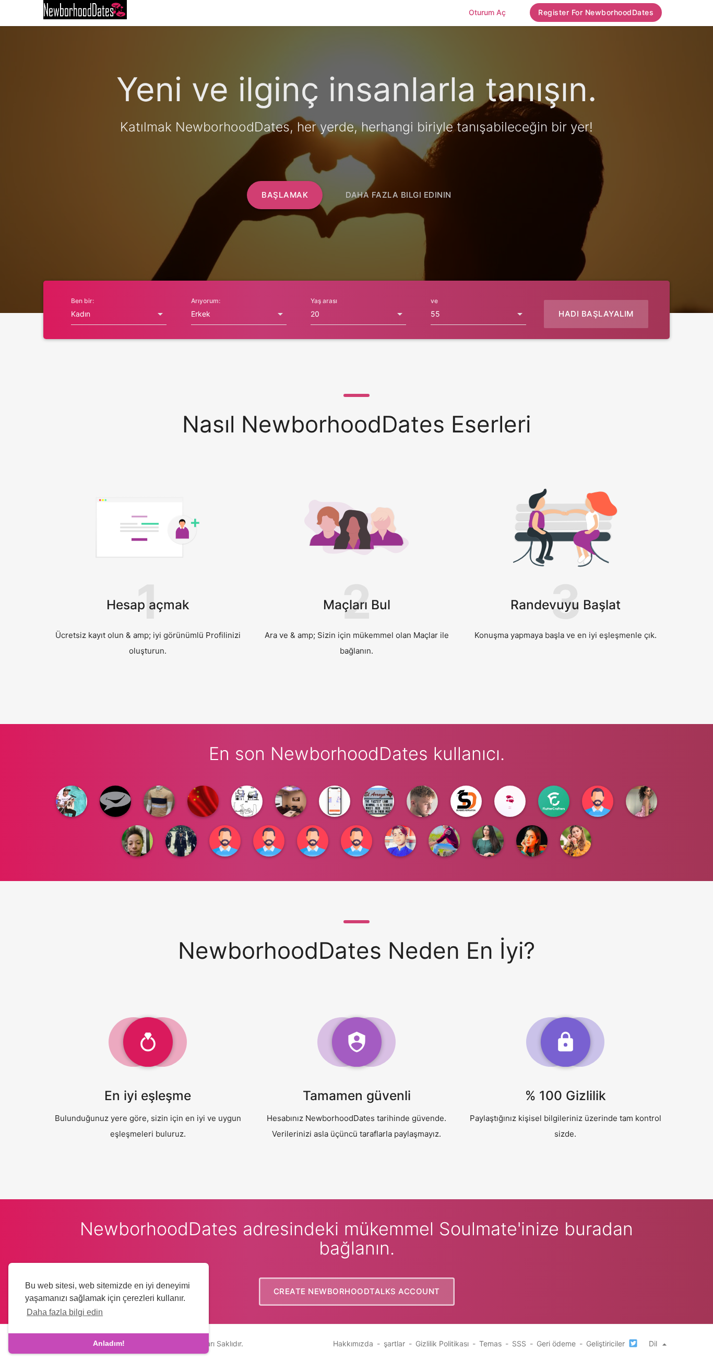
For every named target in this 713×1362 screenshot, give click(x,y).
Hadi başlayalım (596, 314)
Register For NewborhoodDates (595, 12)
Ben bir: (82, 301)
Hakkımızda (353, 1343)
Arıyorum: (205, 301)
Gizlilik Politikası (442, 1343)
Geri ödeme (556, 1343)
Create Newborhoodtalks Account (357, 1291)
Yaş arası (324, 301)
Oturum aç (487, 12)
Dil (654, 1343)
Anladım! (109, 1343)
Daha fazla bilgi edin (65, 1312)
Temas (490, 1343)
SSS (519, 1343)
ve (434, 301)
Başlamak (285, 195)
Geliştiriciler (605, 1343)
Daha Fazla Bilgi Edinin (398, 195)
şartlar (394, 1343)
